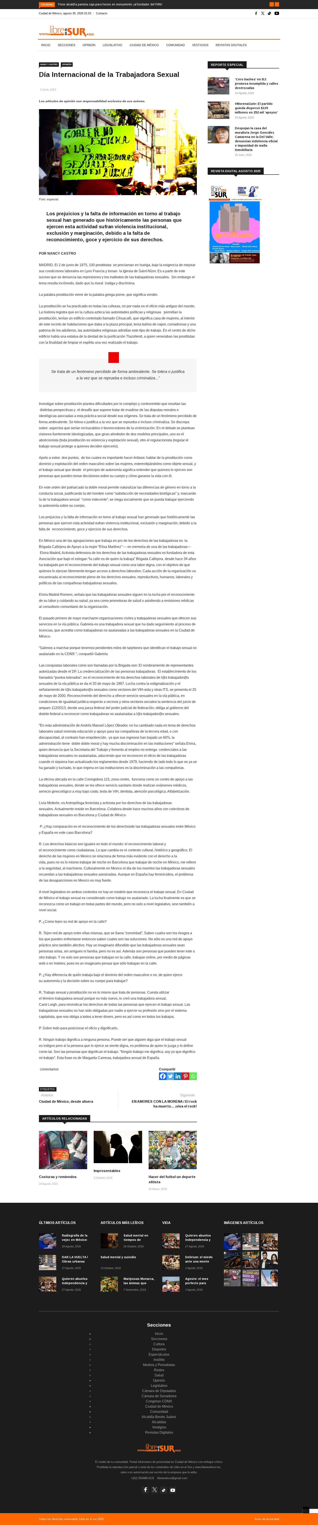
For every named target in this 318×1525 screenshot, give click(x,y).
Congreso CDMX (159, 1401)
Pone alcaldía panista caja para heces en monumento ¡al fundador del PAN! (110, 4)
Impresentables (107, 1171)
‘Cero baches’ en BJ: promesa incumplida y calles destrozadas (256, 84)
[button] (272, 4)
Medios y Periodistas (159, 1365)
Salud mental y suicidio (118, 1257)
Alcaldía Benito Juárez (159, 1417)
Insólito (159, 1359)
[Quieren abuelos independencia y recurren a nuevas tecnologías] (48, 1285)
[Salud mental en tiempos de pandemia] (110, 1241)
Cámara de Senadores (159, 1396)
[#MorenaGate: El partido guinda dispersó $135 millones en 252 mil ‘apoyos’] (219, 111)
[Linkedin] (178, 1076)
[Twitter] (170, 1076)
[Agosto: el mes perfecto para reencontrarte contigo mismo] (172, 1285)
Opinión (89, 45)
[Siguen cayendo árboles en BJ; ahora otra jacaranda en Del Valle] (251, 1267)
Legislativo (112, 45)
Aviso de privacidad (266, 1519)
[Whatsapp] (193, 1076)
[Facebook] (163, 1076)
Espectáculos (159, 1354)
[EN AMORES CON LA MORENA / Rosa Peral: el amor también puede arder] (269, 1267)
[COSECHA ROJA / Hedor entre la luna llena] (232, 1267)
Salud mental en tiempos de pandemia (136, 1240)
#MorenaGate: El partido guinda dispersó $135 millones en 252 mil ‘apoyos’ (256, 108)
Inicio (45, 45)
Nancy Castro (49, 64)
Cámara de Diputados (159, 1391)
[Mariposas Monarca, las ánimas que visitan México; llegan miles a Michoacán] (110, 1285)
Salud (159, 1375)
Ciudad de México (144, 45)
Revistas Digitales (231, 45)
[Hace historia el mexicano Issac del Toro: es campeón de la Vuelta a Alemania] (269, 1285)
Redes (159, 1370)
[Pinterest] (185, 1076)
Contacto (101, 13)
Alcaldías (159, 1422)
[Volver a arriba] (306, 1510)
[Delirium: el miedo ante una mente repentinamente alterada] (172, 1263)
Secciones (66, 45)
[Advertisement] (240, 303)
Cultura (159, 1344)
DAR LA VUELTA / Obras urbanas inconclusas (75, 1261)
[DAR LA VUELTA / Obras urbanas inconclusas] (48, 1263)
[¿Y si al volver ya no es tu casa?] (251, 1285)
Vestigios (200, 45)
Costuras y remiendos (58, 1177)
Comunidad (175, 45)
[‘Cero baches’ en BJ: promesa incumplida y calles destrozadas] (219, 86)
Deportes (159, 1349)
